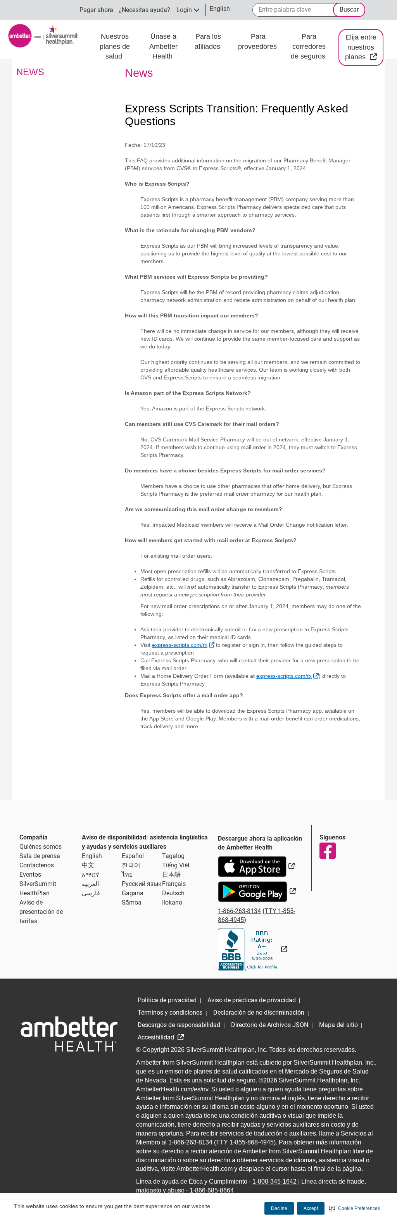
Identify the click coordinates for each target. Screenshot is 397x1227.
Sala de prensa (39, 856)
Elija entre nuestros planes (364, 47)
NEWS (30, 72)
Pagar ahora (96, 10)
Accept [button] (311, 1208)
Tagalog (173, 856)
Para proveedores (258, 41)
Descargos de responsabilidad (179, 1025)
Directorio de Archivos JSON (269, 1025)
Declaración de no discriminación (258, 1012)
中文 (88, 865)
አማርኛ (90, 874)
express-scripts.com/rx (183, 645)
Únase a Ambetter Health (163, 46)
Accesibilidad (157, 1037)
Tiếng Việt (176, 865)
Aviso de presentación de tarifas (41, 912)
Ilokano (172, 902)
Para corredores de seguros (309, 46)
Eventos (30, 874)
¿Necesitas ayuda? (144, 10)
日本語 (171, 874)
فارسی (91, 893)
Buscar (349, 9)
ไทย (127, 874)
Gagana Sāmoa (132, 897)
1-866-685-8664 (212, 1190)
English (92, 856)
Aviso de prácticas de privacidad (251, 1000)
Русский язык (142, 884)
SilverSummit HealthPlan (37, 888)
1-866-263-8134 (239, 911)
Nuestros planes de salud (115, 46)
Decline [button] (279, 1208)
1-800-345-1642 (274, 1181)
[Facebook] (327, 850)
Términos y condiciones (170, 1012)
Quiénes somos (40, 846)
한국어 (131, 865)
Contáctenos (36, 865)
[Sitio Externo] (252, 949)
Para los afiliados (208, 41)
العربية (90, 884)
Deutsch (173, 893)
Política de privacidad (167, 1000)
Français (174, 884)
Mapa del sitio (338, 1025)
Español (133, 856)
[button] (354, 1208)
